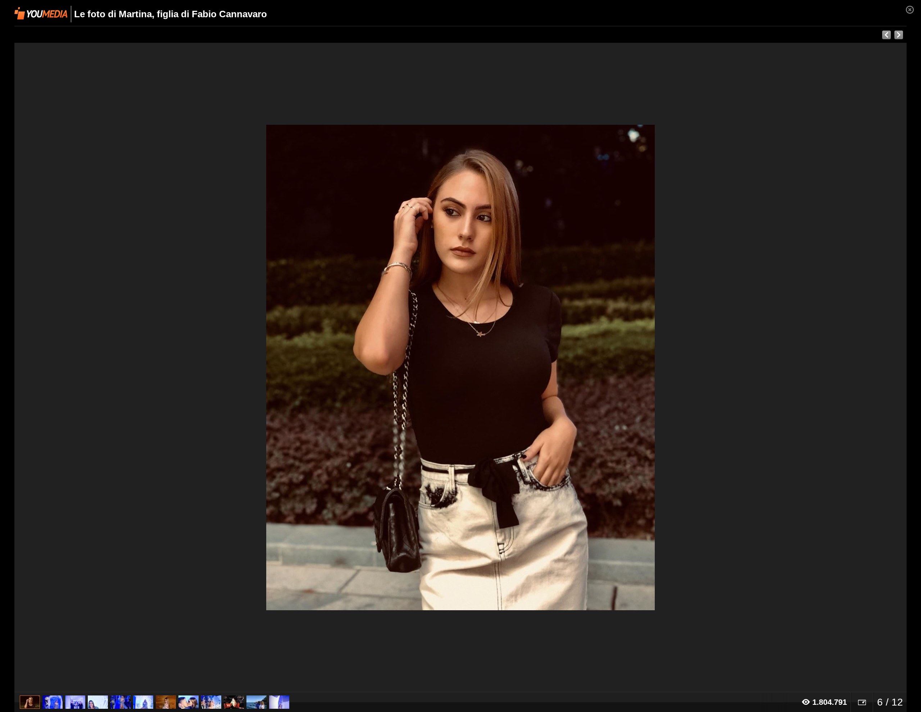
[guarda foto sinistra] (103, 367)
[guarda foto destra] (550, 367)
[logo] (40, 13)
